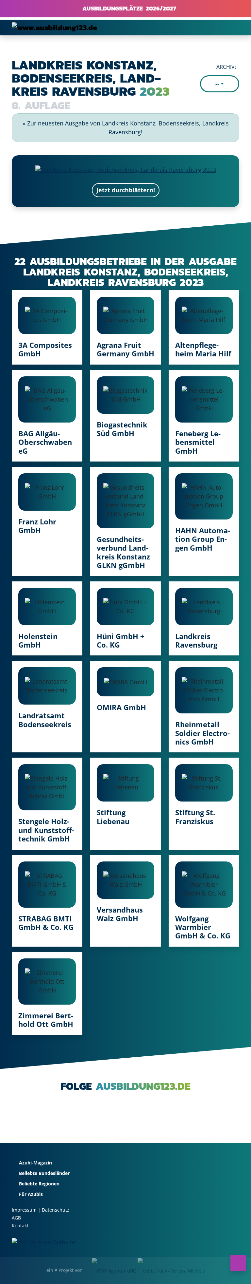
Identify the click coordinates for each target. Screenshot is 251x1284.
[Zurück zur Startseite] (54, 27)
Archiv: (226, 66)
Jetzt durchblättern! (125, 190)
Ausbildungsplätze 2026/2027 (127, 8)
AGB (16, 1218)
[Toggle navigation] (230, 27)
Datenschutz (55, 1210)
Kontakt (20, 1225)
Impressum (24, 1210)
